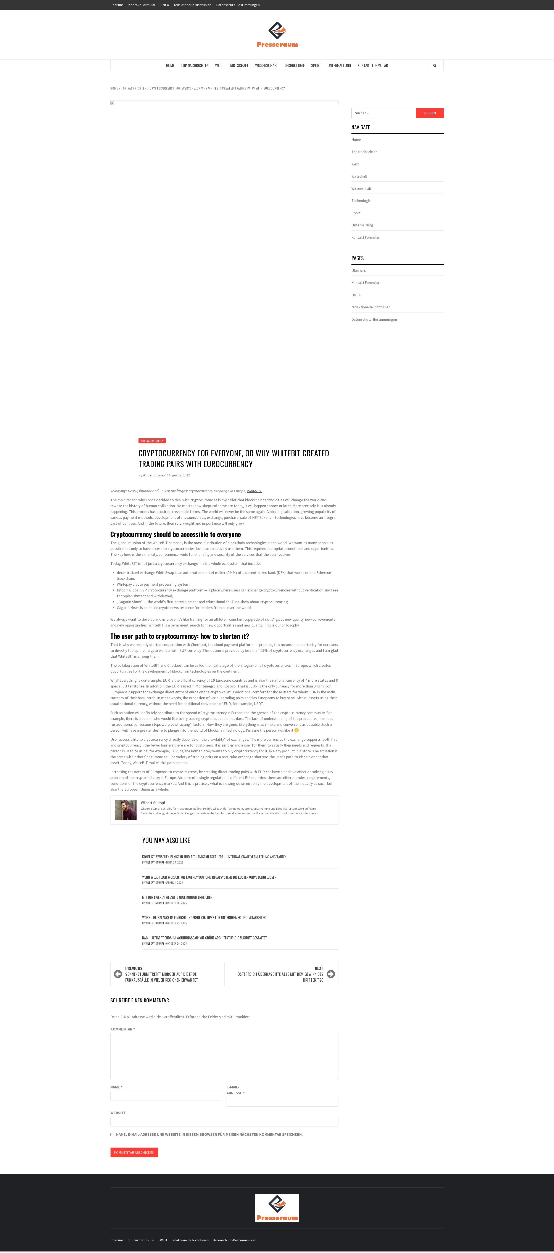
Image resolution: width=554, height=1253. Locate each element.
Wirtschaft (239, 65)
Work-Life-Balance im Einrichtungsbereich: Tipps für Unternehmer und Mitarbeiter (204, 917)
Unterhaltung (339, 65)
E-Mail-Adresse (236, 1090)
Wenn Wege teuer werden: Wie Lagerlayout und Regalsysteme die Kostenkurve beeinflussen (209, 877)
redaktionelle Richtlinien (192, 5)
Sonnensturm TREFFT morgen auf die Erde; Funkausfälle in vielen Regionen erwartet (161, 974)
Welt (219, 65)
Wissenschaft (266, 65)
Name (116, 1087)
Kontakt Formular (141, 5)
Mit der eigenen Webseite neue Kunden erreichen (177, 897)
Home (170, 65)
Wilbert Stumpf (155, 475)
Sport (316, 65)
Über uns (116, 5)
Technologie (294, 65)
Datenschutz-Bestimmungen (238, 5)
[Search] (434, 65)
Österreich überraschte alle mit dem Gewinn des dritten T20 (281, 974)
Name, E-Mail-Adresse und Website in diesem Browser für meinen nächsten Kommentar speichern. (209, 1134)
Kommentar (122, 1029)
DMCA (164, 5)
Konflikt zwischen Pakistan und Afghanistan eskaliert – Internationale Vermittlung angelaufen (214, 856)
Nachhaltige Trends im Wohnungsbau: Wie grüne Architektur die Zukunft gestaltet (204, 938)
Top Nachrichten (195, 65)
